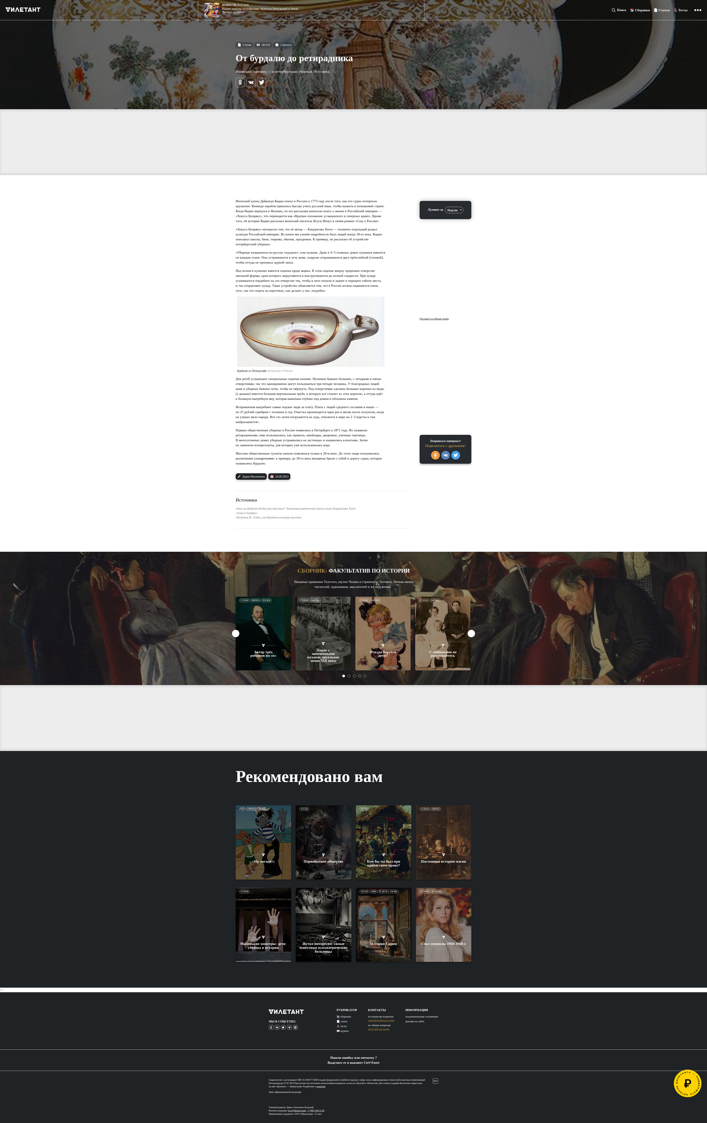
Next (471, 633)
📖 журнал (343, 1031)
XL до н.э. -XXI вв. (388, 891)
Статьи (244, 600)
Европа (255, 600)
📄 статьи (342, 1021)
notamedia (320, 1086)
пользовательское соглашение (421, 1016)
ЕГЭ (242, 809)
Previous (235, 633)
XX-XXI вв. (437, 891)
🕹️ (680, 10)
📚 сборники (344, 1016)
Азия (373, 891)
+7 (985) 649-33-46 (315, 1110)
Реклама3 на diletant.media (434, 319)
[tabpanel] (263, 633)
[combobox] (454, 210)
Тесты (304, 809)
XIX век (266, 600)
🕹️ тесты (342, 1026)
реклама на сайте (414, 1021)
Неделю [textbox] (452, 210)
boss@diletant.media (297, 1110)
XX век (261, 809)
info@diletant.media (378, 1029)
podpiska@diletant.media (381, 1020)
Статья (244, 44)
